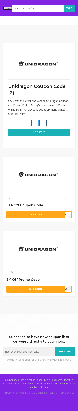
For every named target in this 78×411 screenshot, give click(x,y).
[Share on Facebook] (28, 123)
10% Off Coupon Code (24, 205)
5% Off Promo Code (23, 280)
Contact (53, 392)
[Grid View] (10, 141)
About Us (25, 392)
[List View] (14, 141)
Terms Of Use (67, 392)
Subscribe (65, 351)
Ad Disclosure (39, 392)
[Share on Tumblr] (49, 123)
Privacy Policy (11, 392)
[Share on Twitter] (35, 123)
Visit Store (39, 132)
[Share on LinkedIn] (42, 123)
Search (69, 8)
